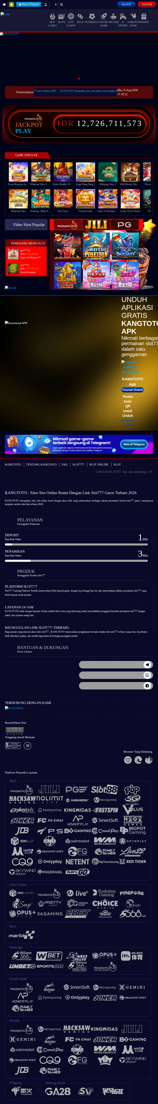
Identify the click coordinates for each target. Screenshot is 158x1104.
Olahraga (92, 22)
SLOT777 (78, 464)
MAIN (21, 172)
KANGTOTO (13, 464)
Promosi (143, 22)
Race (80, 22)
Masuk (126, 4)
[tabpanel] (79, 57)
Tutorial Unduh (132, 389)
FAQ (64, 464)
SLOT (117, 464)
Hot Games (52, 24)
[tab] (68, 225)
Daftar (147, 4)
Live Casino (71, 24)
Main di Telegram (30, 4)
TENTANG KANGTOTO (41, 464)
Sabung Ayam (133, 24)
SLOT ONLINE (98, 464)
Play (23, 131)
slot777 (130, 500)
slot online (42, 500)
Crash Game (103, 24)
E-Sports (123, 24)
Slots (61, 22)
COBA (70, 241)
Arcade (113, 22)
